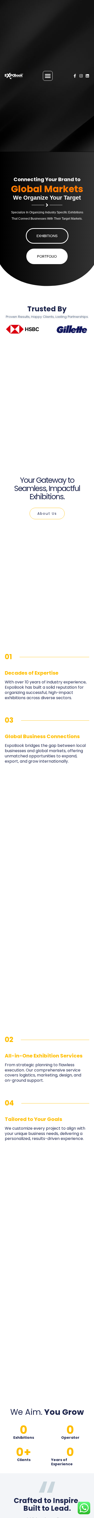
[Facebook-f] (75, 76)
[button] (48, 76)
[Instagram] (81, 76)
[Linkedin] (87, 76)
